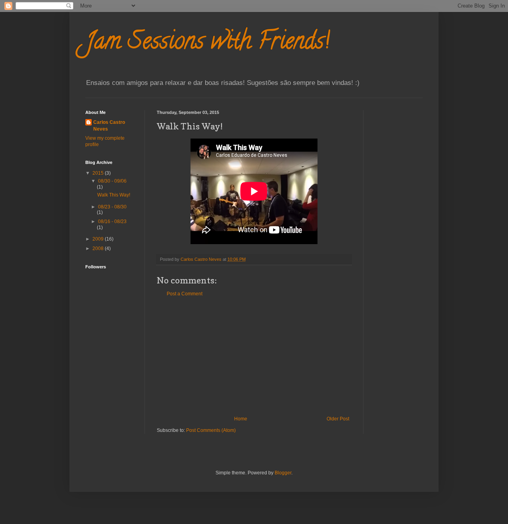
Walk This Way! (113, 195)
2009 (98, 239)
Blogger (283, 473)
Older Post (338, 419)
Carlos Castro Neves (109, 125)
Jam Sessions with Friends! (207, 43)
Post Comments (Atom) (211, 430)
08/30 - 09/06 (112, 181)
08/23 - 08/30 (112, 207)
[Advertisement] (254, 356)
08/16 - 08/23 (112, 221)
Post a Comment (184, 294)
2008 (98, 248)
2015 (98, 173)
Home (240, 419)
